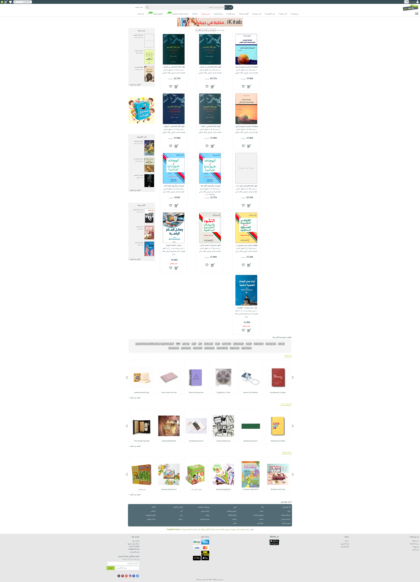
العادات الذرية (226, 343)
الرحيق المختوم (209, 348)
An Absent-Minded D (251, 489)
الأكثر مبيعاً (205, 529)
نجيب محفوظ (234, 348)
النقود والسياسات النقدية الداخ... (210, 245)
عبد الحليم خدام (174, 348)
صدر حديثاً (215, 529)
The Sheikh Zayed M (141, 441)
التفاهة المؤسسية (139, 67)
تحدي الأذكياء (141, 489)
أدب (181, 511)
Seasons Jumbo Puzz (169, 489)
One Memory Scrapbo (278, 392)
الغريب (194, 343)
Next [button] (127, 377)
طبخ (289, 511)
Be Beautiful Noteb (169, 441)
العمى (200, 343)
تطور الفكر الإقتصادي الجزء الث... (246, 185)
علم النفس (260, 523)
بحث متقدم (245, 529)
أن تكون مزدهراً (139, 51)
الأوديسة (249, 343)
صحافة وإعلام (285, 515)
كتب (251, 529)
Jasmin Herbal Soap (141, 392)
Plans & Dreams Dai (196, 392)
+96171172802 (134, 546)
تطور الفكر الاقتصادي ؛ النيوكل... (174, 126)
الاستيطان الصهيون (138, 35)
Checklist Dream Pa (196, 441)
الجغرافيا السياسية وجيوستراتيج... (246, 67)
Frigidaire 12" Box (223, 392)
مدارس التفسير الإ (138, 159)
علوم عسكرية (286, 523)
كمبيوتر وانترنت (258, 515)
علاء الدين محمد (138, 37)
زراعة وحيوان (205, 511)
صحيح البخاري (186, 348)
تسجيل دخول (412, 2)
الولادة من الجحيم (138, 175)
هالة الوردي (139, 229)
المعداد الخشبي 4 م (196, 489)
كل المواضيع (286, 507)
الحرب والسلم (208, 343)
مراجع (207, 515)
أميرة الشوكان (139, 53)
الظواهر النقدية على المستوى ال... (246, 245)
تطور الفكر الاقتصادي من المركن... (210, 67)
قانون (234, 523)
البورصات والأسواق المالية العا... (210, 185)
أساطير (153, 511)
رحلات (180, 519)
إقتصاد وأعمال (178, 507)
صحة (261, 511)
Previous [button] (292, 377)
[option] (278, 377)
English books (173, 529)
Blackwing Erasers (251, 441)
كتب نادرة (197, 529)
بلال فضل (140, 245)
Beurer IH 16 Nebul (250, 392)
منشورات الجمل (246, 348)
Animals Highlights (223, 489)
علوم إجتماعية (204, 519)
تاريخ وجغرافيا (231, 511)
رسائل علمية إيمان (138, 141)
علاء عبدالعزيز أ (138, 69)
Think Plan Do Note (278, 441)
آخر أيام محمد (139, 227)
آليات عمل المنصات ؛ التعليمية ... (246, 307)
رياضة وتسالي (285, 519)
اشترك (110, 568)
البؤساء (217, 343)
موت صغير (185, 343)
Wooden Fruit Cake (278, 489)
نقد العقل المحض (222, 348)
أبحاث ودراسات (186, 529)
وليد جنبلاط (139, 212)
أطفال (154, 507)
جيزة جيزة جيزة (139, 243)
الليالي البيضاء (197, 348)
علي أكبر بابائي (138, 161)
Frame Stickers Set (223, 441)
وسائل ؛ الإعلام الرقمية (173, 245)
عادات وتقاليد (151, 519)
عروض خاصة (224, 529)
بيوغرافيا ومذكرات (203, 507)
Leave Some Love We (169, 392)
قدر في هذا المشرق (138, 210)
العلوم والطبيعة (151, 515)
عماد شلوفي (139, 178)
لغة (262, 507)
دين (181, 515)
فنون (234, 507)
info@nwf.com (134, 549)
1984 (178, 343)
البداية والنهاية (258, 343)
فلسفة (234, 519)
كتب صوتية (235, 529)
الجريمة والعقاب (238, 343)
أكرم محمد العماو (138, 143)
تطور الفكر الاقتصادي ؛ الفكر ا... (210, 126)
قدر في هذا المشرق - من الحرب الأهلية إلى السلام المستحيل (155, 343)
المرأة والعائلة (232, 515)
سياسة (261, 519)
